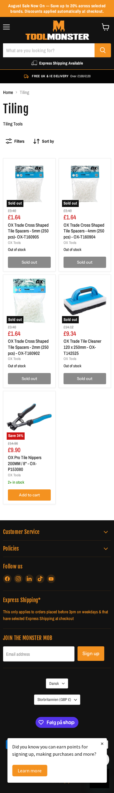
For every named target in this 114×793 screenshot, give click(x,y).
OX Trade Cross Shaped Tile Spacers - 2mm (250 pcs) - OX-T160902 (28, 347)
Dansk (54, 683)
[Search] (103, 50)
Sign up (90, 653)
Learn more (30, 771)
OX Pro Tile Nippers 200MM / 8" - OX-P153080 (24, 463)
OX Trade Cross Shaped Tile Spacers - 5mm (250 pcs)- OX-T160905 (28, 231)
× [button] (102, 743)
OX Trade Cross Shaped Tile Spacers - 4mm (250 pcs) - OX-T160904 (84, 231)
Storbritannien (54, 699)
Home (8, 92)
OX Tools (14, 242)
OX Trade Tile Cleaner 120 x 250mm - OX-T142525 (82, 347)
